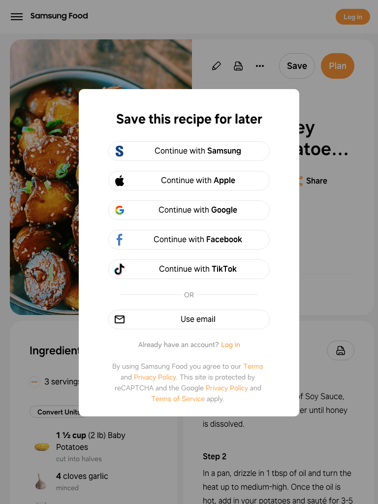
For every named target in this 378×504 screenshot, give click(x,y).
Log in (230, 344)
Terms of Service (178, 398)
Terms (253, 366)
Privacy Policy (155, 377)
